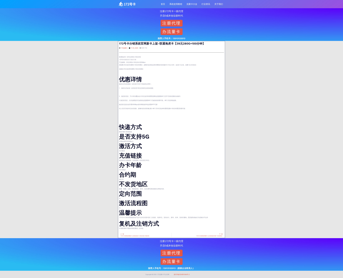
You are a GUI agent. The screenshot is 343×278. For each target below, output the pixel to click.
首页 (163, 4)
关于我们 (218, 4)
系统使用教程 (175, 4)
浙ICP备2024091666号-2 (182, 274)
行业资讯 (206, 4)
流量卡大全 (192, 4)
